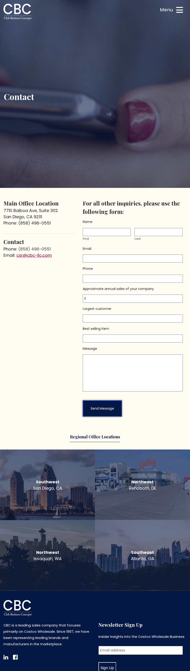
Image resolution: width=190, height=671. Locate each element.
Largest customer (99, 309)
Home (28, 6)
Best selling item (98, 329)
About (28, 39)
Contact (31, 50)
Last (138, 239)
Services (30, 17)
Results (29, 28)
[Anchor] (145, 624)
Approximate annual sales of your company (120, 289)
